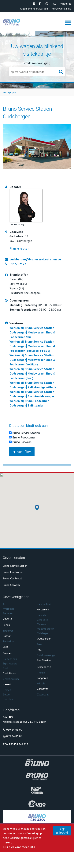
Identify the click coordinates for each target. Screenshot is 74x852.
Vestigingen (9, 92)
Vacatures (65, 3)
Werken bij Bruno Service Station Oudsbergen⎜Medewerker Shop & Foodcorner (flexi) (32, 373)
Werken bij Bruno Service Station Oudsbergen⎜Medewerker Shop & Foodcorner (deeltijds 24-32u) (32, 346)
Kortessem (43, 609)
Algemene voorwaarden (34, 8)
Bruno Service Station (26, 433)
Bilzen (6, 625)
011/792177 (17, 264)
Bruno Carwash (21, 442)
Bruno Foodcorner (23, 437)
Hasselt (7, 684)
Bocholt (7, 636)
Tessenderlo (44, 667)
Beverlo (7, 618)
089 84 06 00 (14, 729)
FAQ (54, 3)
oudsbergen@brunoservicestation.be (35, 259)
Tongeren (42, 678)
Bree (5, 646)
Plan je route (18, 248)
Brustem (7, 653)
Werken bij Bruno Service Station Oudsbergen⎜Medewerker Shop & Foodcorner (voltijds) (32, 359)
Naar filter (24, 452)
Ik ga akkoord (62, 831)
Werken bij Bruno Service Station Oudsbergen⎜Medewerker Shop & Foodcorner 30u (32, 332)
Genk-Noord (10, 673)
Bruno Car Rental (12, 578)
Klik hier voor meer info (19, 847)
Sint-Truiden (44, 660)
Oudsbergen (44, 638)
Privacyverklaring (61, 8)
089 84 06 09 (14, 736)
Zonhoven (42, 689)
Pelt (39, 649)
